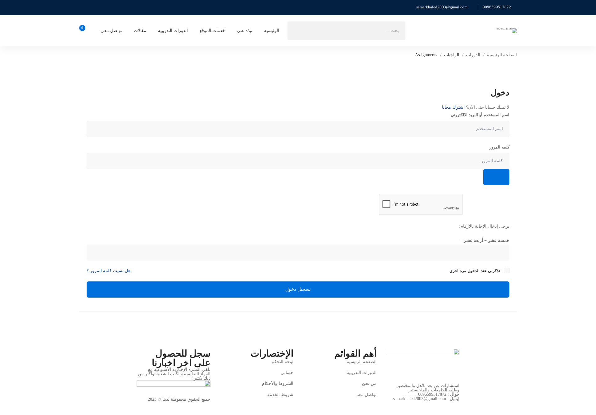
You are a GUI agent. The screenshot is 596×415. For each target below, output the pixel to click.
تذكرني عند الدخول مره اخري (475, 270)
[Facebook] (442, 405)
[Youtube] (413, 405)
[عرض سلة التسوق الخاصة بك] (84, 30)
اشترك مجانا (453, 107)
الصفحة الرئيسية (502, 54)
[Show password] (496, 177)
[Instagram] (427, 405)
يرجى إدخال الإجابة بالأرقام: (484, 226)
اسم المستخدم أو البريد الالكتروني (480, 114)
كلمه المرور (499, 147)
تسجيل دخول (298, 289)
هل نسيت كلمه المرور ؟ (108, 270)
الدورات (473, 54)
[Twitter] (456, 405)
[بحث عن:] (346, 30)
